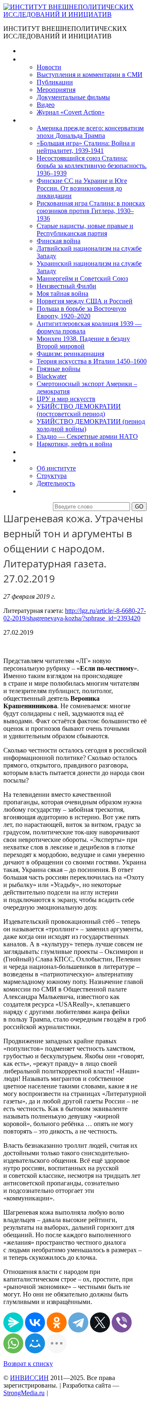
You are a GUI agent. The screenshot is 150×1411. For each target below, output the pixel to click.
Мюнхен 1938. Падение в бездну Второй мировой (83, 342)
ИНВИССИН (29, 1377)
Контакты (34, 491)
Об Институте (40, 460)
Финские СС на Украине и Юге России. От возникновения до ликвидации (82, 188)
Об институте (56, 468)
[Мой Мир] (35, 1343)
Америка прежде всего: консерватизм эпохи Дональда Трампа (90, 132)
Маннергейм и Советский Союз (82, 278)
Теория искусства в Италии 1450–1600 (92, 361)
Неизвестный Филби (66, 286)
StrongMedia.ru (24, 1392)
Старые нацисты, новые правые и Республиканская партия (85, 229)
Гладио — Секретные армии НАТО (87, 436)
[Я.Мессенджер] (13, 1322)
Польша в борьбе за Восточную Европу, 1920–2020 (81, 312)
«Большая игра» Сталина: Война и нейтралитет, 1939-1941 (86, 147)
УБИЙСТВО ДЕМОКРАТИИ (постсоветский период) (79, 410)
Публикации (55, 82)
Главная (31, 51)
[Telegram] (78, 1322)
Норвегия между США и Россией (84, 301)
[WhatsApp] (13, 1343)
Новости (49, 67)
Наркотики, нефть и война (74, 443)
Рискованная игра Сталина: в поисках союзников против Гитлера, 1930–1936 (91, 211)
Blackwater (52, 376)
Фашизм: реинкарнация (70, 353)
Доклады (32, 452)
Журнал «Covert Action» (71, 112)
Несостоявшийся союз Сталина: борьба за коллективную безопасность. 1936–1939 (92, 166)
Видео (46, 104)
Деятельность (56, 483)
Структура (52, 475)
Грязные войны (58, 368)
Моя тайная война (62, 293)
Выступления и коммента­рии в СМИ (89, 74)
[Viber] (122, 1322)
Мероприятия (56, 89)
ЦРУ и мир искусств (66, 398)
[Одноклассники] (57, 1322)
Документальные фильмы (73, 97)
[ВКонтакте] (35, 1322)
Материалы (37, 59)
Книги (29, 120)
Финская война (58, 240)
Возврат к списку (28, 1363)
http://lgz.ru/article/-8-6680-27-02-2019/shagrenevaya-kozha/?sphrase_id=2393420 (74, 614)
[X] (100, 1322)
